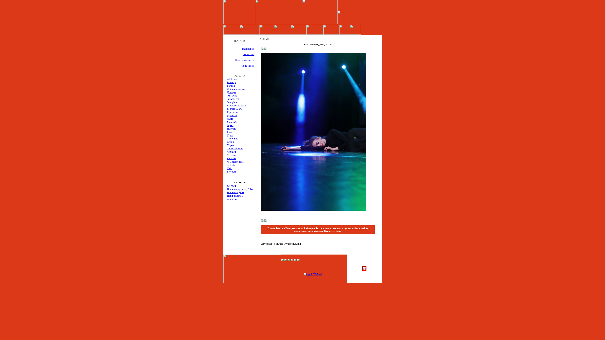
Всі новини (248, 48)
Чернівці (231, 155)
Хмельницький (235, 148)
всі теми (231, 185)
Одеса (230, 125)
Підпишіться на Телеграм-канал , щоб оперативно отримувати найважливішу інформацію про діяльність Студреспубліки (318, 229)
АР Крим (232, 79)
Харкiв (230, 142)
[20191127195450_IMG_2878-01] (313, 209)
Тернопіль (232, 138)
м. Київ (231, 165)
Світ (229, 168)
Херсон (231, 145)
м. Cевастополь (235, 161)
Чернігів (231, 158)
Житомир (232, 95)
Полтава (231, 128)
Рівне (230, 132)
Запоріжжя (233, 102)
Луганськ (232, 115)
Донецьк (231, 92)
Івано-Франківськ (236, 105)
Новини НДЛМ (235, 192)
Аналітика (248, 54)
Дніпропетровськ (236, 89)
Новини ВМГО (235, 195)
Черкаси (231, 151)
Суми (230, 135)
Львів (230, 118)
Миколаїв (232, 122)
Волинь (231, 85)
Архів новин (247, 65)
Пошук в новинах (244, 60)
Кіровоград (233, 112)
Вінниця (231, 82)
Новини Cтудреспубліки (240, 189)
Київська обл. (234, 109)
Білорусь (231, 171)
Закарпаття (233, 99)
